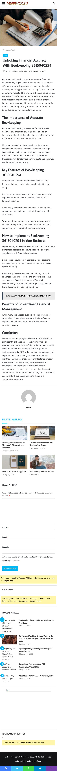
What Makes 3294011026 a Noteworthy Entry (36, 676)
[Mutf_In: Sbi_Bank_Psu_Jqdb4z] (14, 462)
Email (5, 537)
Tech (13, 50)
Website (5, 547)
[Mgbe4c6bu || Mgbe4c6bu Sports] (17, 3)
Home (7, 50)
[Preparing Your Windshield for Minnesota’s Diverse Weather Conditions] (14, 433)
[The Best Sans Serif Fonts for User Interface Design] (42, 433)
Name (5, 527)
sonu (28, 407)
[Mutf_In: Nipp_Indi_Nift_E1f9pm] (42, 462)
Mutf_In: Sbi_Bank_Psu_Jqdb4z (14, 471)
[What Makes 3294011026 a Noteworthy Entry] (9, 679)
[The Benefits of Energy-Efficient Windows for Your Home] (9, 626)
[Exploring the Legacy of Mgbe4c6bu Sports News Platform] (9, 654)
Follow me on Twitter (13, 734)
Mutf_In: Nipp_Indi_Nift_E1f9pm (42, 471)
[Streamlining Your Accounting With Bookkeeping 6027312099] (9, 668)
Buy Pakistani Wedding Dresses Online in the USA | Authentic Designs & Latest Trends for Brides (36, 639)
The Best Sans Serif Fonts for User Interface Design (41, 443)
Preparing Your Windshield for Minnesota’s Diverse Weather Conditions (13, 445)
